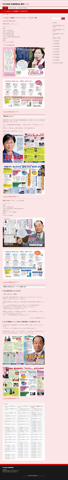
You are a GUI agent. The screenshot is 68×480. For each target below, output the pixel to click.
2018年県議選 (56, 54)
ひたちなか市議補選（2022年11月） (23, 411)
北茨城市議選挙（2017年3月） (23, 419)
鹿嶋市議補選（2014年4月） (36, 457)
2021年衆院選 (56, 49)
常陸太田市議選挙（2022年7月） (36, 440)
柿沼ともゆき (12, 20)
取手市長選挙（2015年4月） (10, 424)
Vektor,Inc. (40, 476)
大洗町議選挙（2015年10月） (23, 428)
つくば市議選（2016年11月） (23, 408)
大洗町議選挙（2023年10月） (10, 430)
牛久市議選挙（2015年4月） (23, 446)
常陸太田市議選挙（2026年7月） (10, 443)
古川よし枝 (5, 20)
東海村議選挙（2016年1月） (23, 443)
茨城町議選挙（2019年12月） (23, 452)
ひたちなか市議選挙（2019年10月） (10, 413)
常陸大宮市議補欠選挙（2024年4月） (23, 435)
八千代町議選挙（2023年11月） (10, 419)
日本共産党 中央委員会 (58, 62)
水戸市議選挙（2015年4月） (36, 445)
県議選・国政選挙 (57, 38)
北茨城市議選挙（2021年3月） (36, 419)
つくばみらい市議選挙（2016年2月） (37, 407)
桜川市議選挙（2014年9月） (10, 445)
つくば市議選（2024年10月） (37, 408)
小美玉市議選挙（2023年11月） (36, 432)
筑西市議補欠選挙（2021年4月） (10, 452)
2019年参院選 (56, 51)
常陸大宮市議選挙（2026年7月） (36, 437)
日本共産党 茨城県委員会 (8, 467)
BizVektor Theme (34, 476)
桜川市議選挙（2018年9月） (23, 445)
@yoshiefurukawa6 (10, 44)
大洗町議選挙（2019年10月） (37, 428)
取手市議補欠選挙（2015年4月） (23, 422)
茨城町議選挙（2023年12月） (37, 452)
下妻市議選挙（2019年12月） (37, 414)
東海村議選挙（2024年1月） (36, 443)
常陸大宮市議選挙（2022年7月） (23, 437)
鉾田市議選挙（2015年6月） (36, 454)
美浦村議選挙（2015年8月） (23, 451)
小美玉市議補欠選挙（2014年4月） (10, 432)
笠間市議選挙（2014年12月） (37, 449)
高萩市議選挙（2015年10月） (23, 457)
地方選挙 (6, 403)
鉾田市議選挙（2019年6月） (10, 455)
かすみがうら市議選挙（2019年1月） (23, 407)
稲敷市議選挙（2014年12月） (23, 449)
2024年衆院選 (56, 40)
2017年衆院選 (56, 57)
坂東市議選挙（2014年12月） (37, 425)
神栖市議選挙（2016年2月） (23, 448)
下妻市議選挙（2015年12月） (37, 412)
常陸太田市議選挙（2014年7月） (10, 440)
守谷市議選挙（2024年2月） (36, 430)
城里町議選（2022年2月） (10, 427)
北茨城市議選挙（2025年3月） (10, 422)
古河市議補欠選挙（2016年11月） (23, 425)
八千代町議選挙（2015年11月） (36, 416)
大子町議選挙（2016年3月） (23, 427)
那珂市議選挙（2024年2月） (23, 454)
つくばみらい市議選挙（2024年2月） (10, 409)
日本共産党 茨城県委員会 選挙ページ (15, 4)
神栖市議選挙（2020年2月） (36, 448)
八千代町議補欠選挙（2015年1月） (23, 416)
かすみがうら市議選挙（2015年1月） (10, 407)
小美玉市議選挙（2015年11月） (23, 432)
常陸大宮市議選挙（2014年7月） (36, 435)
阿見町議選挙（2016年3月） (36, 455)
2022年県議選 (56, 43)
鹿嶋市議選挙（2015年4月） (10, 458)
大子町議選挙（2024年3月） (10, 428)
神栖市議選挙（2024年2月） (10, 449)
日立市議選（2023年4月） (23, 442)
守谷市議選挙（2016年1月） (23, 430)
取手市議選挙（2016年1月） (36, 421)
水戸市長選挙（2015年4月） (10, 446)
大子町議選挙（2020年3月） (36, 427)
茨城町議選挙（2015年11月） (37, 451)
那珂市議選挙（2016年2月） (10, 454)
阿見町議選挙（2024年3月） (10, 457)
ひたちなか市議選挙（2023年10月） (23, 413)
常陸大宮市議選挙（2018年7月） (10, 437)
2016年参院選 (56, 60)
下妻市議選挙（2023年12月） (10, 415)
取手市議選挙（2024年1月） (36, 422)
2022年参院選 (56, 46)
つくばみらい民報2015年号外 (9, 196)
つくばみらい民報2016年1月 (9, 111)
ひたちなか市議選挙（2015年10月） (37, 411)
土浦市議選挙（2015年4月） (36, 424)
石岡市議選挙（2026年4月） (10, 448)
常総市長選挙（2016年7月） (10, 434)
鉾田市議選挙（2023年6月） (23, 455)
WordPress (28, 476)
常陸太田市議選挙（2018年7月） (23, 440)
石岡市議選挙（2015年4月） (36, 446)
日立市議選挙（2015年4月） (36, 442)
